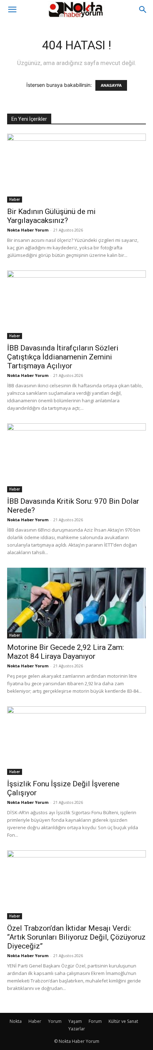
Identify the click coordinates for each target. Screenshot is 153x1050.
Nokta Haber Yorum (27, 230)
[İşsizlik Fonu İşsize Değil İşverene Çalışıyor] (76, 740)
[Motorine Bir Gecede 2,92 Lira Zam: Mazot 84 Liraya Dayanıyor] (76, 603)
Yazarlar (76, 1029)
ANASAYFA (111, 85)
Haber (14, 199)
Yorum (55, 1021)
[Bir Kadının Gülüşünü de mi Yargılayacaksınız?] (76, 168)
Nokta (16, 1021)
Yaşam (75, 1021)
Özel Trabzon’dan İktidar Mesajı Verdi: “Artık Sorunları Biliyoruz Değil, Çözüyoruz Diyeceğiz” (76, 937)
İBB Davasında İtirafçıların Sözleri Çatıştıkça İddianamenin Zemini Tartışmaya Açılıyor (62, 357)
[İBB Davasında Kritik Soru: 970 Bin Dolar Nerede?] (76, 457)
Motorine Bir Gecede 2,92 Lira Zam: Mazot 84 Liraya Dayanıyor (65, 652)
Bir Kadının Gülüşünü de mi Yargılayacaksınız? (51, 216)
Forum (95, 1021)
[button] (12, 9)
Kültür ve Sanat (123, 1021)
